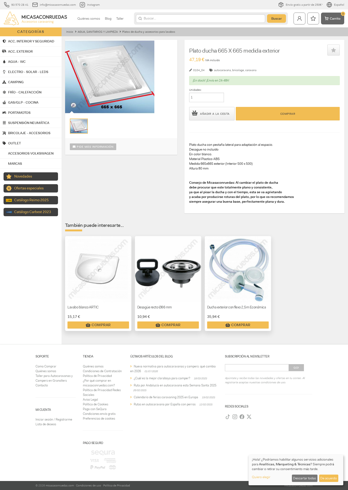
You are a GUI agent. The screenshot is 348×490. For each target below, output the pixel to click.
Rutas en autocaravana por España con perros (165, 404)
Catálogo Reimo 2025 (31, 200)
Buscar (276, 18)
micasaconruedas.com (60, 485)
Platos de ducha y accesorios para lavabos (148, 32)
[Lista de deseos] (313, 18)
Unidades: (195, 90)
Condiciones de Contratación (102, 371)
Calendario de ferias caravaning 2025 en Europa (166, 397)
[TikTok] (228, 417)
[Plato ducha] (79, 126)
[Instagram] (235, 417)
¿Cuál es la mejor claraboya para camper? (162, 378)
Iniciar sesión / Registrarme (54, 419)
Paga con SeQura (95, 409)
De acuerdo (328, 478)
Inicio (69, 32)
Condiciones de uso (88, 485)
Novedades (23, 176)
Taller (120, 18)
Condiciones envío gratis (99, 414)
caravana (250, 70)
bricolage (238, 70)
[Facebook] (242, 417)
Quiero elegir (261, 477)
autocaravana (222, 70)
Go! (296, 368)
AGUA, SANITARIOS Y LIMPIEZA (98, 32)
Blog (108, 18)
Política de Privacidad (97, 376)
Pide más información (95, 147)
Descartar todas (304, 478)
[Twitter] (249, 417)
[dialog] (296, 470)
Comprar (287, 114)
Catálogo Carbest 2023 (32, 212)
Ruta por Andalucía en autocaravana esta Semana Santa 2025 (175, 385)
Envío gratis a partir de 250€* (304, 5)
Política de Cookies (95, 404)
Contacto (42, 385)
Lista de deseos (46, 424)
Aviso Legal (90, 400)
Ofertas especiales (29, 188)
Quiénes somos (88, 18)
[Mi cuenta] (299, 18)
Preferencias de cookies (99, 419)
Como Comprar (46, 366)
